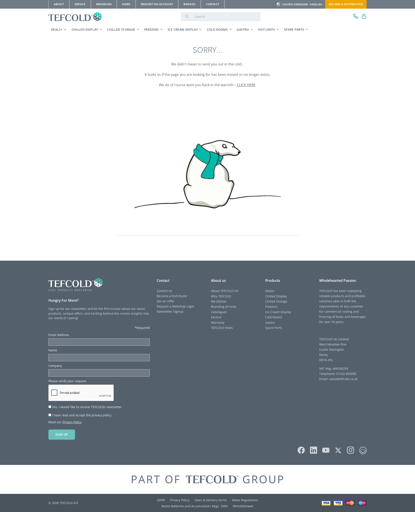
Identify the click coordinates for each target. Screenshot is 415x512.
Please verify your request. (68, 381)
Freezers (151, 29)
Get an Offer (165, 301)
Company (56, 366)
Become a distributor (346, 4)
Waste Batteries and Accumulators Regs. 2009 (194, 506)
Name (53, 350)
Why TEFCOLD (221, 296)
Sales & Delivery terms (211, 500)
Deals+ (56, 29)
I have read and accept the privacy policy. (83, 415)
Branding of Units (223, 306)
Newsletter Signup (170, 311)
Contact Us (164, 291)
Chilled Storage (121, 29)
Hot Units (266, 29)
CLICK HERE (246, 84)
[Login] (364, 17)
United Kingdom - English (302, 4)
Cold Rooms (217, 29)
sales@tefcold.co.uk (343, 379)
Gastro (243, 29)
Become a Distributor (172, 296)
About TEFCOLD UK (224, 291)
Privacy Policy (72, 422)
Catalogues (219, 312)
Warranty (217, 322)
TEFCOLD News (222, 328)
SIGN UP (61, 434)
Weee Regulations (245, 500)
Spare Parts (294, 29)
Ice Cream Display (183, 29)
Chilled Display (85, 29)
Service (216, 317)
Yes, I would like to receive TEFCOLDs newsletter (87, 407)
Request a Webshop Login (175, 306)
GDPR (161, 500)
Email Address (59, 335)
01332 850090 (345, 374)
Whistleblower (243, 506)
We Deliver (219, 301)
